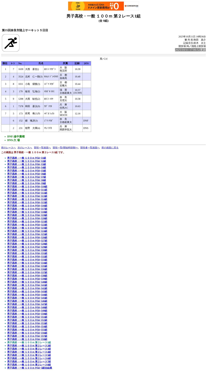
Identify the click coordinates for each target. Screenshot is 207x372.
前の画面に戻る (110, 147)
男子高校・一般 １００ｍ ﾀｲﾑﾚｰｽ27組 (27, 240)
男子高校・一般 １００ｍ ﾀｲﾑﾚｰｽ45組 (27, 298)
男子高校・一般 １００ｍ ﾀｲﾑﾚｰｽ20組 (27, 218)
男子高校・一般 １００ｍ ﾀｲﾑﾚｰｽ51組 (27, 317)
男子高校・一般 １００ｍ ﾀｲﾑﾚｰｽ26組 (27, 237)
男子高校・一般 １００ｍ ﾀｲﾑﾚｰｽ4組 (26, 167)
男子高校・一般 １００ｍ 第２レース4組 (29, 352)
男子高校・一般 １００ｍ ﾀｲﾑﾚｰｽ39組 (27, 278)
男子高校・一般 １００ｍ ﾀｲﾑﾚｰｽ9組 (26, 183)
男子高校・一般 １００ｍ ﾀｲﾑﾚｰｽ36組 (27, 269)
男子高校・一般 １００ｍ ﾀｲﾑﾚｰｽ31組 (27, 253)
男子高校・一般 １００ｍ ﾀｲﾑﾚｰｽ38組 (27, 275)
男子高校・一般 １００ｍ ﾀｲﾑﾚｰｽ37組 (27, 272)
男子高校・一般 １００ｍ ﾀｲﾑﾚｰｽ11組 (27, 189)
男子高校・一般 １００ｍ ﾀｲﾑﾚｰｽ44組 (27, 294)
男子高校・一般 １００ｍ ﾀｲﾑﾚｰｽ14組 (27, 199)
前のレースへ (8, 147)
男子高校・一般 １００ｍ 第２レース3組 (29, 348)
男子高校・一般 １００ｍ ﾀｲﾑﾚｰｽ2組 (26, 161)
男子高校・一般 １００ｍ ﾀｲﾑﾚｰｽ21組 (27, 221)
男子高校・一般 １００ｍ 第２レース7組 (29, 361)
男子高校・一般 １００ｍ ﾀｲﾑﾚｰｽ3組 (26, 164)
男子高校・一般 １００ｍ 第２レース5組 (29, 355)
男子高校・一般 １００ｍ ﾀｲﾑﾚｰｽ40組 (27, 282)
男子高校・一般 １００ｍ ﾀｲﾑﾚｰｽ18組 (27, 212)
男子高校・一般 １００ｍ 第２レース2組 (29, 345)
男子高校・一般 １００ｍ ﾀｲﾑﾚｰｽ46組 (27, 301)
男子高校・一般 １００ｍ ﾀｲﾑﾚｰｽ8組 (26, 180)
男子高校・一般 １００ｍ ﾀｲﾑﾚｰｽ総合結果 (29, 368)
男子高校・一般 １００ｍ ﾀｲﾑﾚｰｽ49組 (27, 310)
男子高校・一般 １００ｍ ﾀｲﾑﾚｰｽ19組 (27, 215)
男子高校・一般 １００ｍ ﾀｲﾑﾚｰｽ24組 (27, 231)
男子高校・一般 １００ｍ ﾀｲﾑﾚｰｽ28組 (27, 243)
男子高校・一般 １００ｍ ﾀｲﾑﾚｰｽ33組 (27, 259)
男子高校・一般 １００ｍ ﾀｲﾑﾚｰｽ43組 (27, 291)
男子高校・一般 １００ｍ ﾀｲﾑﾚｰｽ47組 (27, 304)
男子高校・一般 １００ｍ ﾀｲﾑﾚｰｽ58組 (27, 339)
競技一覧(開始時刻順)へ (65, 147)
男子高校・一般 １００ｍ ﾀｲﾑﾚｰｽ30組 (27, 250)
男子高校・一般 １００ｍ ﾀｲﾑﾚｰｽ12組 (27, 193)
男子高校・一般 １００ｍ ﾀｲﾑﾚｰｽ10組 (27, 186)
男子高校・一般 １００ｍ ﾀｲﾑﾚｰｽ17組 (27, 209)
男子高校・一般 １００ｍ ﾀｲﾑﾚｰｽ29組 (27, 247)
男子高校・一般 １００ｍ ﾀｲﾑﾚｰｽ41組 (27, 285)
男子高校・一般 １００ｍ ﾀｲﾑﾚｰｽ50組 (27, 313)
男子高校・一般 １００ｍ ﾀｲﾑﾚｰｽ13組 (27, 196)
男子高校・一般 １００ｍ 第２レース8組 (29, 364)
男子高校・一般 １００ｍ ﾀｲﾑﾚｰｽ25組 (27, 234)
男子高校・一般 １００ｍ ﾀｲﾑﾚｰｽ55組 (27, 329)
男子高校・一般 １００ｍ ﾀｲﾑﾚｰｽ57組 (27, 336)
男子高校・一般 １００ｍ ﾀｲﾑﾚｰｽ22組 (27, 224)
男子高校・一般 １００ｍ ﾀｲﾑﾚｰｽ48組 (27, 307)
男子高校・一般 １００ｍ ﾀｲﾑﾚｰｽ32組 (27, 256)
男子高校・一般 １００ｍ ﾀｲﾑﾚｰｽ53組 (27, 323)
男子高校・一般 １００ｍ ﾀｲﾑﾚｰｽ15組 (27, 202)
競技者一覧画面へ (90, 147)
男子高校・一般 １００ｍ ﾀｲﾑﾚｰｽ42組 (27, 288)
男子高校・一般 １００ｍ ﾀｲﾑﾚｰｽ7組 (26, 177)
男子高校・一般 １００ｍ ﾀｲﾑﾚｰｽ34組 (27, 263)
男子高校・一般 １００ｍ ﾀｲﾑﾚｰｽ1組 (26, 158)
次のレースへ (25, 147)
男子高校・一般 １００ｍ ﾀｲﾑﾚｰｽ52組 (27, 320)
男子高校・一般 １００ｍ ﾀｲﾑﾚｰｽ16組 (27, 205)
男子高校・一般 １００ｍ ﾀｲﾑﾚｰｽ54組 (27, 326)
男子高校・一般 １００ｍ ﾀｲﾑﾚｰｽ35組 (27, 266)
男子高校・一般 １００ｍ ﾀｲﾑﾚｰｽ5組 (26, 170)
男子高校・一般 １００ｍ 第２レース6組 (29, 358)
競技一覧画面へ (42, 147)
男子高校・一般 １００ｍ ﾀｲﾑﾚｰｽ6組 (26, 174)
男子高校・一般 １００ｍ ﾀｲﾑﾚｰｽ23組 (27, 228)
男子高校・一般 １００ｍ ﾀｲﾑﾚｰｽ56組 (27, 333)
